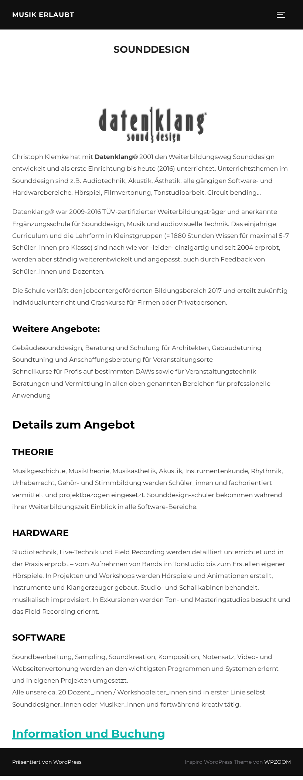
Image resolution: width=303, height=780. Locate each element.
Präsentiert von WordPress (47, 762)
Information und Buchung (88, 734)
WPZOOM (277, 762)
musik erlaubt (43, 15)
